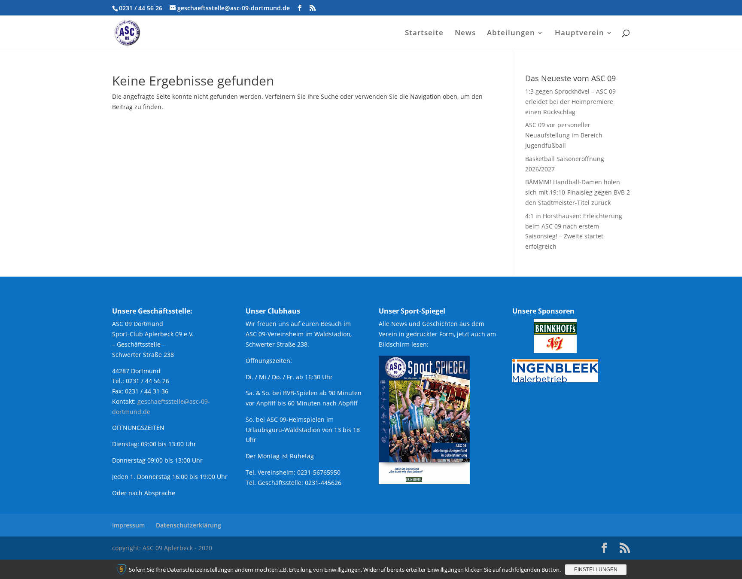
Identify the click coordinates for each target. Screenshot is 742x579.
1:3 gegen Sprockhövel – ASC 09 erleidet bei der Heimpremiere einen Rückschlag (570, 101)
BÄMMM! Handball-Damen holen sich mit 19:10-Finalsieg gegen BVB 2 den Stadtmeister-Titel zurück (577, 192)
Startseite (424, 33)
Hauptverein (579, 33)
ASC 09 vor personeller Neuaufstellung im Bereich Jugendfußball (563, 135)
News (465, 33)
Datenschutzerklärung (188, 525)
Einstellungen (595, 570)
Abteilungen (511, 33)
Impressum (128, 525)
